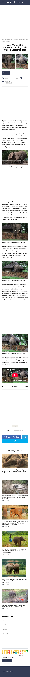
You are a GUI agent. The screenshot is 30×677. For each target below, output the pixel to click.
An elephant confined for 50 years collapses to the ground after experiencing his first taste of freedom (15, 471)
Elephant (5, 73)
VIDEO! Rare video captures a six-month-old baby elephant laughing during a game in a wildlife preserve (14, 550)
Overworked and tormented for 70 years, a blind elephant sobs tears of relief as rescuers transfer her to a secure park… (15, 523)
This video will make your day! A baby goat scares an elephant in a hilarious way (13, 605)
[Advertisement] (15, 21)
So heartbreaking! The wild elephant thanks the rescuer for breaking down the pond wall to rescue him (15, 497)
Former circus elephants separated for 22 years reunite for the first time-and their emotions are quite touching (15, 581)
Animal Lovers (15, 2)
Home (3, 39)
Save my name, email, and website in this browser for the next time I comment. (15, 656)
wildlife (15, 426)
